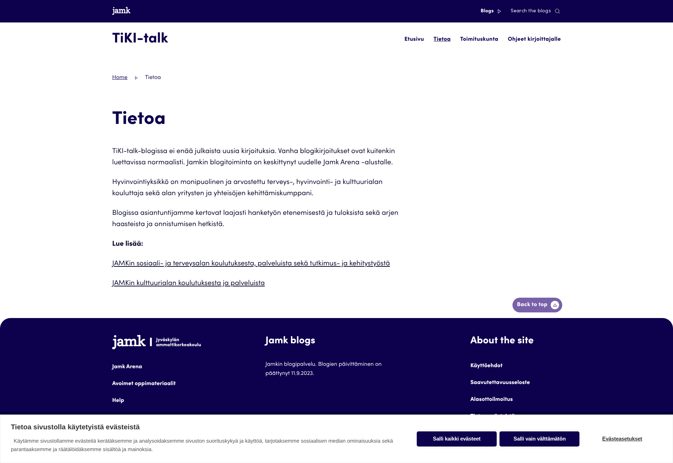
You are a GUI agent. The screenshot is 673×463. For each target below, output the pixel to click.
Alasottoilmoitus (491, 400)
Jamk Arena (127, 367)
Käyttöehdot (486, 366)
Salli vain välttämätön (540, 439)
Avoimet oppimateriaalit (144, 384)
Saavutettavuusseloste (500, 383)
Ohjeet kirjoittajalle (534, 39)
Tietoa (442, 39)
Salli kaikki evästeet (457, 439)
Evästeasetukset (622, 439)
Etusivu (414, 39)
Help (118, 401)
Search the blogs (531, 11)
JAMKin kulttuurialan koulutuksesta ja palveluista (188, 283)
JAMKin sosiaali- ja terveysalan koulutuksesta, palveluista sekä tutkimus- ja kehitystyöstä (251, 263)
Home (120, 78)
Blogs (488, 11)
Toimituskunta (479, 39)
